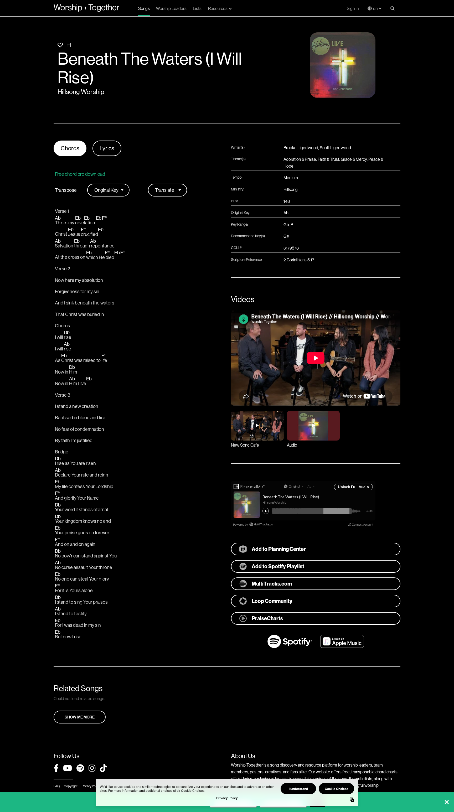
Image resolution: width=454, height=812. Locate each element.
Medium (290, 177)
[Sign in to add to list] (68, 45)
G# (286, 236)
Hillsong (290, 189)
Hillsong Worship (81, 91)
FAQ (57, 786)
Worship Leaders (171, 8)
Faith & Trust (328, 159)
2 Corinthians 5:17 (298, 259)
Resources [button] (218, 8)
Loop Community (272, 601)
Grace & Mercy (354, 159)
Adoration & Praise (299, 159)
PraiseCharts (267, 618)
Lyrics (107, 148)
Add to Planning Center (279, 549)
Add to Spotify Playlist (278, 566)
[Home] (86, 8)
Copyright (71, 786)
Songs (144, 8)
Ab (285, 212)
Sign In (353, 8)
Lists (197, 8)
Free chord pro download (80, 174)
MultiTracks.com (272, 583)
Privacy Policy (91, 786)
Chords (70, 148)
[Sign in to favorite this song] (60, 45)
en (375, 8)
